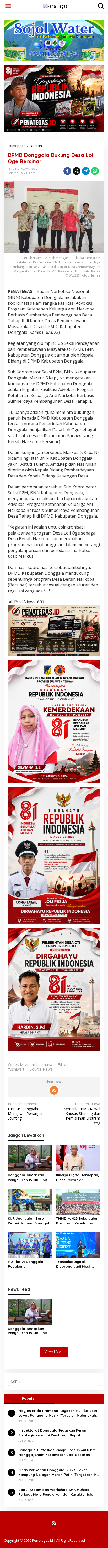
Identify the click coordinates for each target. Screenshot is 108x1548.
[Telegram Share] (86, 171)
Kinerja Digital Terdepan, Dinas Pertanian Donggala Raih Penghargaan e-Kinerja (77, 1177)
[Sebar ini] (67, 171)
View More (54, 1351)
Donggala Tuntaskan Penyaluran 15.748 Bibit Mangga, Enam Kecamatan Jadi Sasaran (27, 1177)
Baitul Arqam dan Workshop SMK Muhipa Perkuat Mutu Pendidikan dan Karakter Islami (57, 1492)
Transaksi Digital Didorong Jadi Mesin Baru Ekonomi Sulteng (75, 1264)
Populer (29, 1398)
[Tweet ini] (76, 171)
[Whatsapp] (95, 171)
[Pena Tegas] (55, 5)
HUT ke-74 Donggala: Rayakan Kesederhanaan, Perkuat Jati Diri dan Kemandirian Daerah (30, 1264)
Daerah (13, 173)
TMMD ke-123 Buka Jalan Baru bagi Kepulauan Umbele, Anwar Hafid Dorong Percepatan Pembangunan (77, 1220)
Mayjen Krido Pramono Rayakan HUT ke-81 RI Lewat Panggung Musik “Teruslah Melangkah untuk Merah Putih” (57, 1413)
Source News (41, 1069)
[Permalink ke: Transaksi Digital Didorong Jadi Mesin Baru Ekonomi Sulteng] (78, 1244)
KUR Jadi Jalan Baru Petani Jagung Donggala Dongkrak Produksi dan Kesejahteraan (30, 1220)
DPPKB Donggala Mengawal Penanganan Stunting (28, 1111)
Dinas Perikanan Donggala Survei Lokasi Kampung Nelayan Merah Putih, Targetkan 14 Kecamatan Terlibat (57, 1472)
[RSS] (54, 1090)
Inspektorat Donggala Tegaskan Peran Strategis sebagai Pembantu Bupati (52, 1432)
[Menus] (8, 6)
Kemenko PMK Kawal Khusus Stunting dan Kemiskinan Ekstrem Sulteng (81, 1113)
